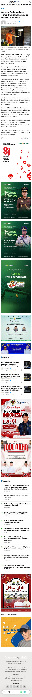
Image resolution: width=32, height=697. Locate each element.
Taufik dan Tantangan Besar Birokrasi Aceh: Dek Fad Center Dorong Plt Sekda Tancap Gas (17, 557)
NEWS (2, 9)
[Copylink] (24, 692)
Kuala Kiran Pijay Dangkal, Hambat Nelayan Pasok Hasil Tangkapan (17, 505)
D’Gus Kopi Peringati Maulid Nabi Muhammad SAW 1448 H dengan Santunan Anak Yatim (17, 567)
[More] (21, 370)
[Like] (4, 692)
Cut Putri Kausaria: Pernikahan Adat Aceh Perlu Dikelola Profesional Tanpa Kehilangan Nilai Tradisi (10, 364)
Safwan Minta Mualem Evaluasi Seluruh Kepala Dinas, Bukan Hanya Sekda (15, 513)
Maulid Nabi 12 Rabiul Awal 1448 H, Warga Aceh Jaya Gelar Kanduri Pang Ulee (17, 548)
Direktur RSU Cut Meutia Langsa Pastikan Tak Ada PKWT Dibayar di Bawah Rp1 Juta (16, 529)
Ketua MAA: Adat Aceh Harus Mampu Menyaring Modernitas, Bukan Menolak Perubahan (10, 376)
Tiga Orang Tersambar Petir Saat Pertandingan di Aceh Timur (14, 521)
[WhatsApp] (21, 692)
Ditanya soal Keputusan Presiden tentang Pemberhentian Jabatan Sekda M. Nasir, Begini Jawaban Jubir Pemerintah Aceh (16, 487)
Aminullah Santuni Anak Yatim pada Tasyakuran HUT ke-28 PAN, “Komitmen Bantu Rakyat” (16, 538)
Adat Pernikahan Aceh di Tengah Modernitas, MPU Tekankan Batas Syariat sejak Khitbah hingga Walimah (11, 388)
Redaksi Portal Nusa (12, 22)
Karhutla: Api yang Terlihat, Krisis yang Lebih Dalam (16, 496)
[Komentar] (9, 692)
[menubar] (2, 2)
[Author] (3, 23)
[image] (27, 365)
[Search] (27, 2)
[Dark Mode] (30, 2)
